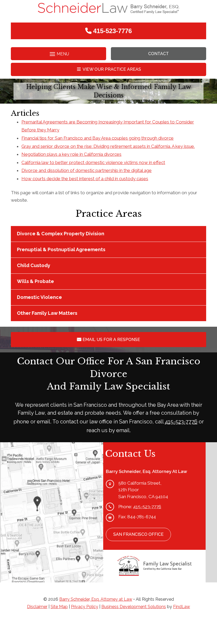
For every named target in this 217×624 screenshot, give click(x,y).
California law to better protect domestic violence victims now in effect (93, 162)
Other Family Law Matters (47, 313)
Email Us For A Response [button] (111, 339)
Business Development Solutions (133, 606)
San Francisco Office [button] (138, 534)
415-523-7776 (112, 30)
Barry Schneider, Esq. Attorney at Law (95, 599)
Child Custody (33, 265)
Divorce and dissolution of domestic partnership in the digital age (86, 170)
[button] (58, 54)
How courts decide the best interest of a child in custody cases (84, 178)
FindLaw (181, 606)
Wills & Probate (35, 281)
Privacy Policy (84, 606)
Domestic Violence (39, 297)
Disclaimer (37, 606)
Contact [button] (158, 53)
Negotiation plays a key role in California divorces (71, 154)
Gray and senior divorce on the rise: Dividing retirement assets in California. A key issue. (108, 146)
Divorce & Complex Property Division (60, 233)
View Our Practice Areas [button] (112, 69)
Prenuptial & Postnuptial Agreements (61, 249)
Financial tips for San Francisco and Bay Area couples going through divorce (97, 138)
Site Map (59, 606)
